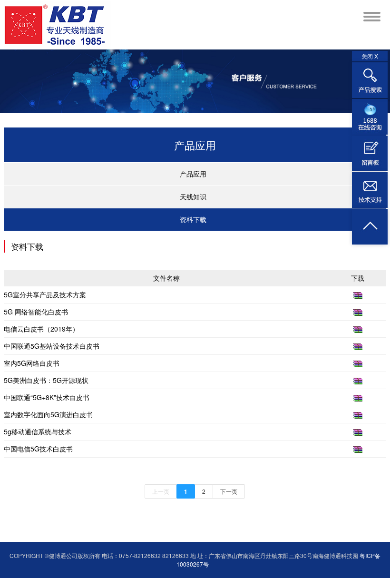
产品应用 (193, 173)
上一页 (160, 491)
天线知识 (193, 196)
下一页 (228, 491)
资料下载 (193, 219)
